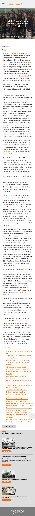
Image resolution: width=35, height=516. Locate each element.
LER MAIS (6, 451)
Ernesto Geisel (24, 76)
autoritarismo (7, 151)
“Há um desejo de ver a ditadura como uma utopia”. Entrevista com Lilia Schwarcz (18, 415)
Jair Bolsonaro (16, 53)
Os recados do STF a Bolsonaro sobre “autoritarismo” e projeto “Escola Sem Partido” (18, 363)
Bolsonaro (24, 269)
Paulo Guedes (13, 325)
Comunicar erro (8, 426)
